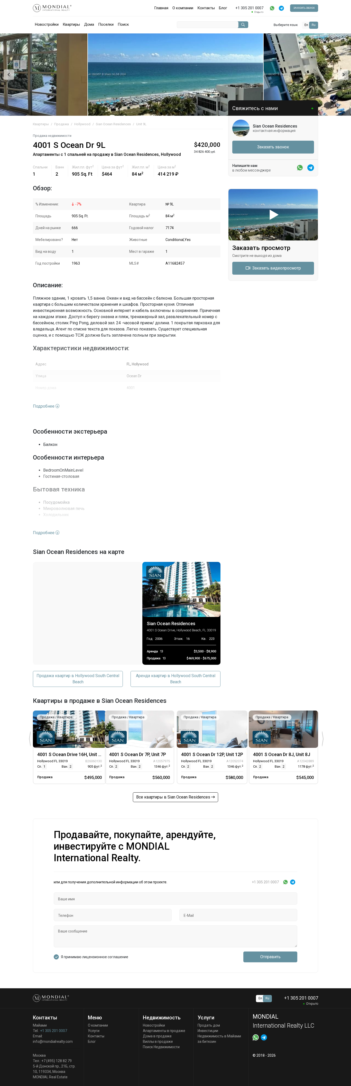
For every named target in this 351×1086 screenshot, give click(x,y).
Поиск (123, 24)
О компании (182, 8)
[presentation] (8, 74)
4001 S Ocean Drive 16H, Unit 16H (71, 754)
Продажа (61, 124)
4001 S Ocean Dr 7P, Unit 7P (137, 754)
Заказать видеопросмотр (276, 268)
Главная (161, 8)
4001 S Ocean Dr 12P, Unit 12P (212, 754)
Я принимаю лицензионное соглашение (94, 957)
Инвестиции (208, 1031)
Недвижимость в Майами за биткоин (219, 1039)
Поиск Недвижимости (161, 1047)
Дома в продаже (157, 1036)
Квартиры (71, 24)
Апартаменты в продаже (164, 1031)
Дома (89, 24)
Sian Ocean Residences (113, 124)
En (306, 25)
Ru (314, 25)
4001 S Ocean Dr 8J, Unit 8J (281, 754)
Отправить (270, 956)
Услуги (93, 1031)
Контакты (206, 8)
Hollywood (82, 124)
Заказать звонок (304, 8)
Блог (223, 8)
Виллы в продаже (158, 1041)
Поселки (106, 24)
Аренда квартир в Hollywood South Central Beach (175, 678)
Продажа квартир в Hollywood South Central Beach (77, 678)
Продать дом (209, 1025)
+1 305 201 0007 (53, 1031)
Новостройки (47, 24)
